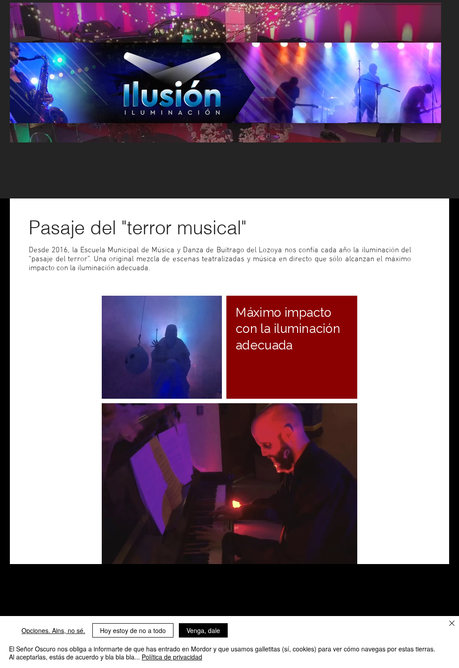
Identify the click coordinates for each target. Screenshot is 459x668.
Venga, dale (203, 630)
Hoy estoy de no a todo (133, 630)
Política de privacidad (172, 656)
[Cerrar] (451, 624)
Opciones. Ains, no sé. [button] (53, 630)
